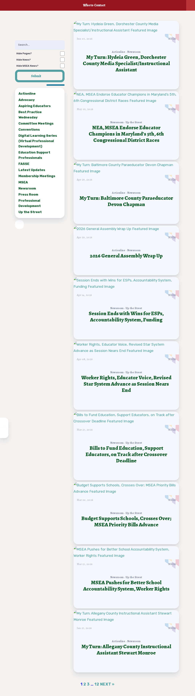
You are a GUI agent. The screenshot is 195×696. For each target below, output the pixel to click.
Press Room (28, 194)
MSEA (23, 182)
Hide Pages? (24, 53)
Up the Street (30, 212)
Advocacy (26, 99)
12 (96, 684)
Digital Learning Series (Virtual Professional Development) (37, 141)
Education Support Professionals (34, 155)
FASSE (23, 164)
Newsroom (27, 188)
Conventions (29, 129)
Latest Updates (31, 170)
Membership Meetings (36, 176)
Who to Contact (94, 5)
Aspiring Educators (34, 106)
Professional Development (29, 203)
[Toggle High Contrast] (4, 423)
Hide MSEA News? (27, 65)
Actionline (27, 93)
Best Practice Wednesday (30, 114)
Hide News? (23, 59)
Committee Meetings (36, 123)
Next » (107, 684)
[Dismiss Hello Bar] (190, 5)
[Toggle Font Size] (4, 433)
